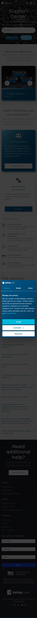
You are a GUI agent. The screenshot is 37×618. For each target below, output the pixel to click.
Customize (17, 328)
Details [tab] (18, 288)
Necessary (18, 334)
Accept (18, 322)
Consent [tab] (7, 288)
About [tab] (30, 288)
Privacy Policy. (10, 313)
